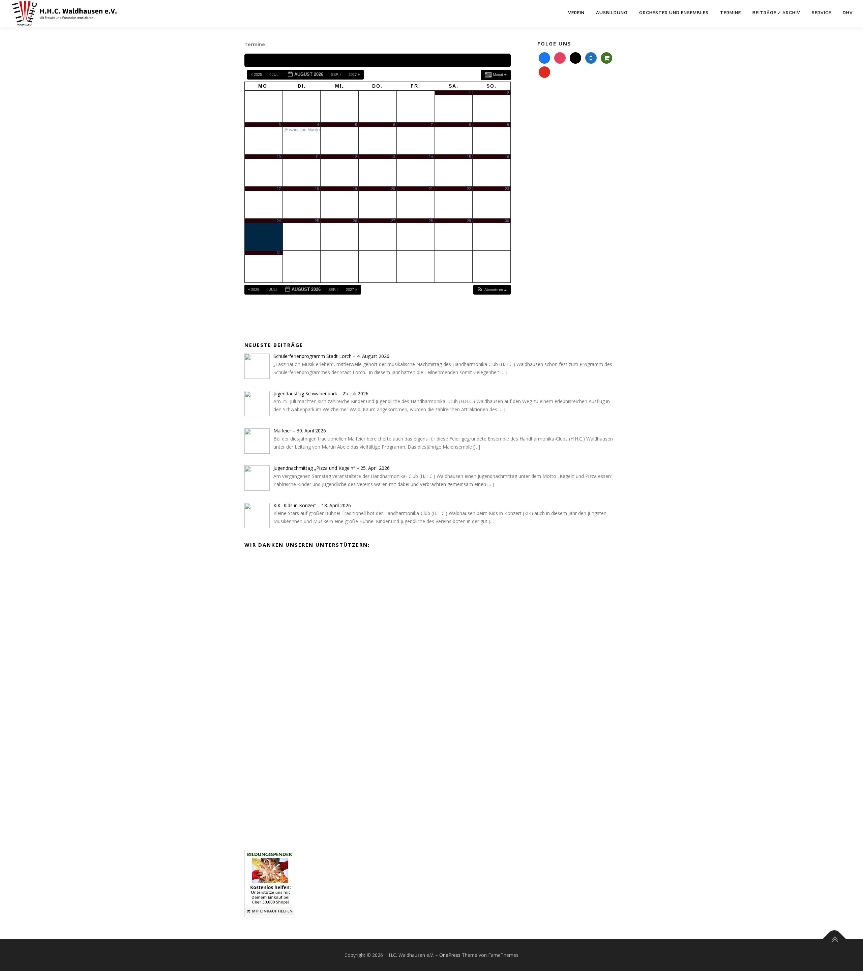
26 (355, 221)
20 (393, 189)
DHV (848, 12)
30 (507, 221)
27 (393, 221)
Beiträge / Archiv (776, 12)
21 (431, 189)
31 (279, 253)
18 (317, 189)
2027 (353, 74)
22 (469, 189)
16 (507, 157)
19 (355, 189)
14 (431, 157)
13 (393, 157)
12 (355, 157)
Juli (275, 74)
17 (279, 189)
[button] (492, 289)
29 (469, 221)
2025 (258, 74)
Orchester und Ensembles (674, 12)
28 (431, 221)
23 (507, 189)
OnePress (449, 955)
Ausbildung (612, 12)
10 (279, 157)
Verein (576, 12)
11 (317, 157)
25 (317, 221)
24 (279, 221)
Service (821, 12)
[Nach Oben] (834, 939)
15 (469, 157)
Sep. (335, 74)
